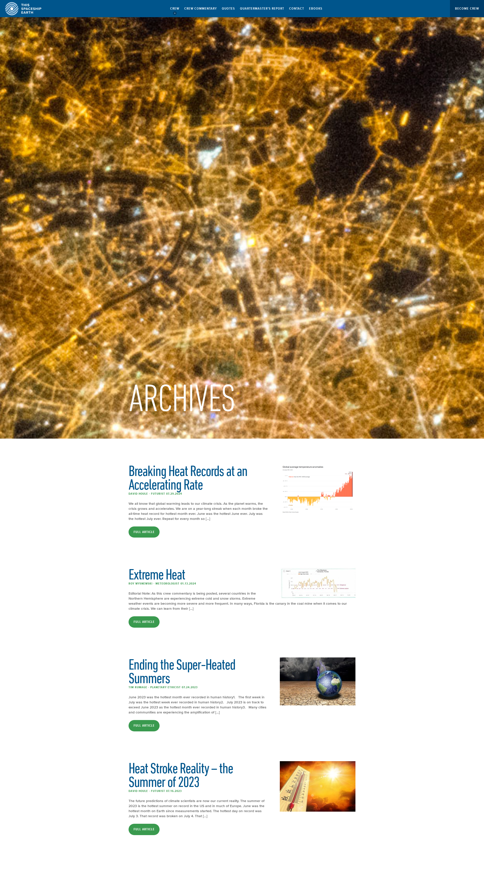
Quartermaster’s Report (262, 8)
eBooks (315, 8)
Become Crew (467, 8)
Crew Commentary (200, 8)
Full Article (144, 532)
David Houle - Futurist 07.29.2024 (155, 493)
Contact (296, 8)
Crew (174, 8)
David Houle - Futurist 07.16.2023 (155, 791)
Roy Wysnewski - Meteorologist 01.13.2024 (162, 583)
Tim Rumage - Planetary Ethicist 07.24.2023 (163, 687)
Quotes (228, 8)
